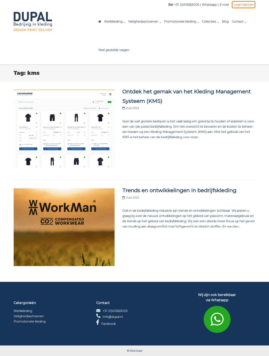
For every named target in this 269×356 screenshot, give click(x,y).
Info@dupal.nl (113, 317)
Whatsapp (209, 5)
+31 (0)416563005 (115, 311)
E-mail (224, 5)
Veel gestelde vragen (113, 50)
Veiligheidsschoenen (143, 21)
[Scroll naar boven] (258, 346)
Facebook (108, 324)
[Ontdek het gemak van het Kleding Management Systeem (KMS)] (64, 128)
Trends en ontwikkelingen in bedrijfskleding (179, 190)
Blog (225, 21)
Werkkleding (113, 21)
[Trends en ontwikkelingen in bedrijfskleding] (64, 227)
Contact (238, 21)
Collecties (209, 21)
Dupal (139, 350)
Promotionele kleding (180, 21)
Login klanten (243, 5)
